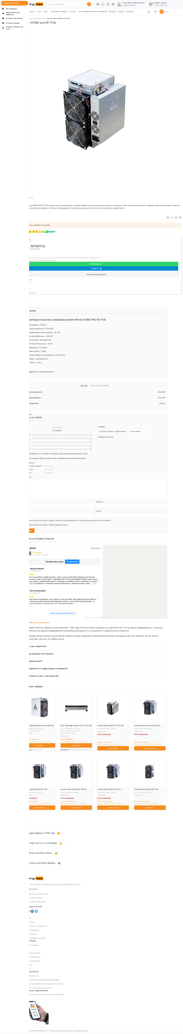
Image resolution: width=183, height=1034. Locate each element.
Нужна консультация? (96, 275)
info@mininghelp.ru (129, 5)
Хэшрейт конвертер (31, 961)
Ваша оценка (28, 463)
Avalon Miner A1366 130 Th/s (146, 789)
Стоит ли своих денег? (32, 466)
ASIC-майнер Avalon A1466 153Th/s (39, 726)
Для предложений (30, 976)
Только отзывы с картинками (113, 431)
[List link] (96, 279)
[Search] (89, 4)
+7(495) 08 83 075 (160, 5)
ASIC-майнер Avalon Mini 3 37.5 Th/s (76, 726)
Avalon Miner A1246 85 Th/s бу (147, 726)
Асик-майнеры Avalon (38, 18)
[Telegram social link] (113, 4)
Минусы (99, 502)
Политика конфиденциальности (37, 988)
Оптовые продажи (30, 945)
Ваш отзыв (27, 477)
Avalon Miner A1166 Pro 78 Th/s (110, 726)
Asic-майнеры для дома (71, 731)
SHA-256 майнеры (31, 731)
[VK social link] (108, 4)
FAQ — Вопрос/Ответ (31, 953)
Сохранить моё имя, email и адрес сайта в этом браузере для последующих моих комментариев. (67, 520)
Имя (24, 511)
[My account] (148, 12)
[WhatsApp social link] (103, 4)
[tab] (83, 386)
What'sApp (94, 264)
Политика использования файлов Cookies (40, 980)
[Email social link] (98, 4)
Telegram (95, 268)
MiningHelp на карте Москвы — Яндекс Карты (94, 617)
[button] (39, 745)
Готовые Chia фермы (31, 930)
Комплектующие (29, 934)
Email (99, 511)
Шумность (27, 473)
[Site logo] (32, 4)
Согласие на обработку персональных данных (42, 984)
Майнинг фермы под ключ (34, 938)
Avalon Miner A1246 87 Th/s (35, 789)
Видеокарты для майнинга (34, 926)
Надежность (28, 469)
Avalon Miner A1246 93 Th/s (109, 789)
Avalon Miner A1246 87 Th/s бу (74, 789)
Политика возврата (30, 957)
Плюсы (25, 502)
